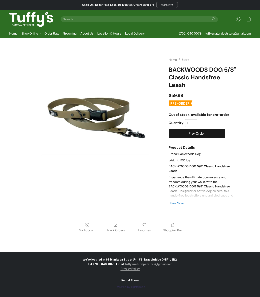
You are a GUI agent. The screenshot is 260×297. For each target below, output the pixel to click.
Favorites (144, 230)
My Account (87, 230)
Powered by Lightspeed (130, 286)
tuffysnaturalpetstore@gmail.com (148, 264)
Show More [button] (176, 203)
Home (13, 33)
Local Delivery (135, 33)
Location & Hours (109, 33)
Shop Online (30, 33)
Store (185, 60)
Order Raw (52, 33)
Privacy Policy (130, 268)
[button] (167, 5)
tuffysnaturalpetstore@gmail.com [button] (228, 33)
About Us (86, 33)
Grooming (70, 33)
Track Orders (116, 230)
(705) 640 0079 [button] (190, 33)
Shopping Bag (173, 230)
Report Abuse (130, 280)
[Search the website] (213, 19)
